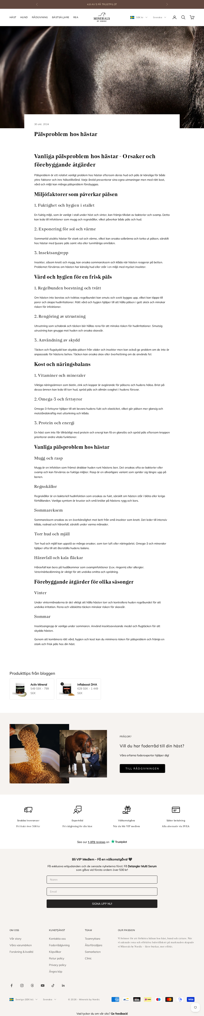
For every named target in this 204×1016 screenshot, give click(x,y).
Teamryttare (92, 938)
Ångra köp (55, 971)
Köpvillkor (55, 952)
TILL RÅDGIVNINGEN (142, 768)
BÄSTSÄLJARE (60, 17)
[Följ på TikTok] (53, 985)
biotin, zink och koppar (83, 385)
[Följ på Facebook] (12, 985)
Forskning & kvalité (21, 952)
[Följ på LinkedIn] (63, 985)
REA (75, 17)
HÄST (13, 17)
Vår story (15, 938)
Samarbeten (93, 952)
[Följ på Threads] (32, 985)
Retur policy (56, 958)
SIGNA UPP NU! (102, 904)
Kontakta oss (57, 938)
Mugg (37, 467)
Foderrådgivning (59, 945)
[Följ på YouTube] (43, 985)
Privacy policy (57, 965)
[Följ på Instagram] (22, 985)
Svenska (157, 17)
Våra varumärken (21, 945)
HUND (24, 17)
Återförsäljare (93, 945)
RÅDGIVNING (40, 17)
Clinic (88, 958)
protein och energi (91, 432)
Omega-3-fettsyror (46, 408)
